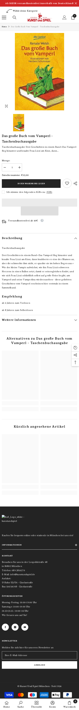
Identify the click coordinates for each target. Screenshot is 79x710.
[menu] (4, 17)
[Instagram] (15, 627)
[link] (67, 183)
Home (4, 27)
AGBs (49, 192)
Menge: (6, 160)
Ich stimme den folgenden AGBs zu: (26, 192)
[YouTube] (24, 627)
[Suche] (14, 17)
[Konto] (64, 17)
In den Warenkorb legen (31, 184)
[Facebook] (5, 627)
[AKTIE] (74, 183)
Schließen (75, 3)
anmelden (39, 665)
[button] (39, 210)
